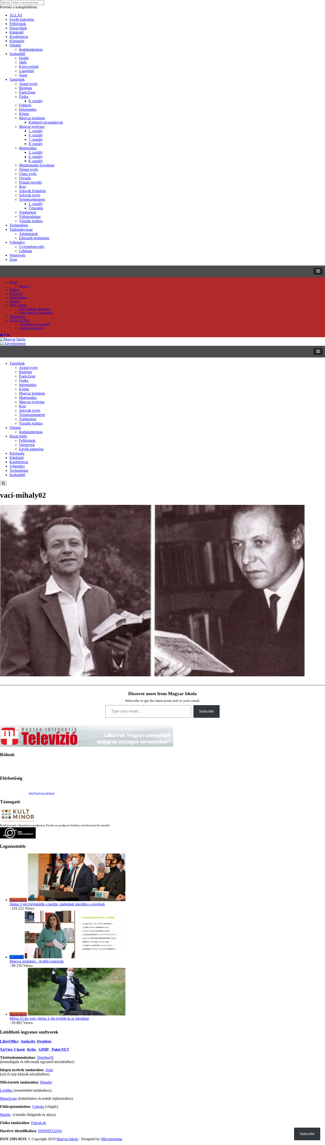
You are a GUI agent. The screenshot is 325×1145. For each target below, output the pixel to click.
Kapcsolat (16, 294)
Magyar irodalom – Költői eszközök (37, 961)
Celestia (38, 1107)
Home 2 (24, 286)
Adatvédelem (18, 297)
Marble (5, 1115)
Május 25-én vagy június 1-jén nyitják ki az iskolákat (49, 1018)
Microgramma (111, 1139)
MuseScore (8, 1098)
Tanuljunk (17, 79)
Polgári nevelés (30, 182)
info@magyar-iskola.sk (41, 793)
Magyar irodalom (32, 118)
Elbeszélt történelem (34, 238)
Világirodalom (29, 217)
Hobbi (24, 58)
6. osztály (36, 135)
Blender (46, 1082)
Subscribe (206, 711)
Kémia (24, 114)
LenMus (6, 1090)
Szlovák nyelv (29, 195)
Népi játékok (18, 305)
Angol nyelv (28, 84)
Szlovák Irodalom (32, 191)
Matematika (28, 148)
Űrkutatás (36, 208)
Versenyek (17, 255)
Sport (23, 75)
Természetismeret (32, 199)
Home (14, 282)
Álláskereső (17, 316)
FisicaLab (38, 1123)
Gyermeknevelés (31, 247)
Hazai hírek (18, 28)
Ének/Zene (27, 92)
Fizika (23, 97)
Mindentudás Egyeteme (36, 165)
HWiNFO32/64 (50, 1131)
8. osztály (36, 101)
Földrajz (25, 105)
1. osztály (36, 131)
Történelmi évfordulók (34, 324)
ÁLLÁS (16, 15)
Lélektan (25, 251)
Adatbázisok (28, 234)
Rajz (22, 187)
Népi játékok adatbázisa (35, 309)
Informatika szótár (31, 328)
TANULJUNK (19, 320)
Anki (49, 1070)
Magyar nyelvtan (31, 127)
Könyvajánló (29, 67)
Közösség (17, 41)
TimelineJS (45, 1057)
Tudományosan (21, 229)
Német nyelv (28, 169)
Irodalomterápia (31, 49)
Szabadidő (17, 54)
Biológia (25, 88)
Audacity (27, 1041)
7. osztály (36, 139)
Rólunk (14, 290)
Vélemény (17, 242)
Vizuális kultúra (31, 221)
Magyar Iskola (67, 1139)
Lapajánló (26, 71)
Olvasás (25, 178)
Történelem (27, 212)
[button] (318, 271)
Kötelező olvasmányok (46, 122)
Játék (23, 62)
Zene (13, 259)
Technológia (19, 225)
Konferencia (19, 37)
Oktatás (15, 45)
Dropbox (44, 1041)
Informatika (27, 109)
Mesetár (15, 301)
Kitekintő (17, 32)
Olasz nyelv (28, 174)
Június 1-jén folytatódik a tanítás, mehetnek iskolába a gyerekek (57, 904)
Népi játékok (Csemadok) (36, 313)
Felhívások (18, 24)
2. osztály (36, 152)
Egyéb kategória (22, 19)
